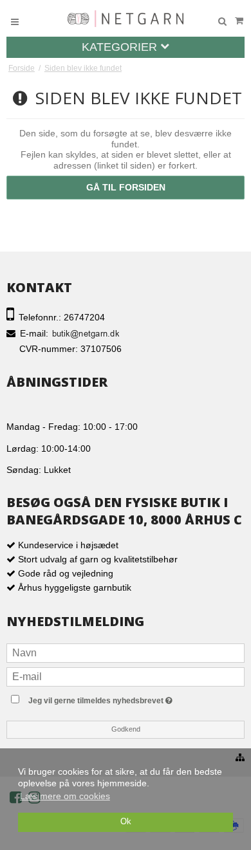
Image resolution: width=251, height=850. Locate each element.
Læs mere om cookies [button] (65, 796)
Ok (125, 821)
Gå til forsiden (125, 187)
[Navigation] (15, 21)
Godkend (125, 729)
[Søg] (222, 21)
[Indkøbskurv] (239, 21)
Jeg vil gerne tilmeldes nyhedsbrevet (126, 698)
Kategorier (121, 47)
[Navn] (125, 652)
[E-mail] (125, 675)
